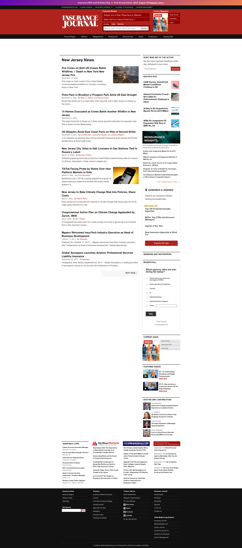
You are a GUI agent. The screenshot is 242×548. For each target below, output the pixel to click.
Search (144, 28)
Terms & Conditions (135, 545)
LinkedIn (129, 515)
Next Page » (131, 273)
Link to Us (157, 508)
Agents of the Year (154, 225)
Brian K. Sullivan (87, 97)
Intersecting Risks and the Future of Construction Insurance (105, 457)
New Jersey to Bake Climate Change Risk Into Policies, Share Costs (98, 193)
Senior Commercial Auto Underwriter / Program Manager (73, 474)
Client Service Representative (73, 457)
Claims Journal (86, 7)
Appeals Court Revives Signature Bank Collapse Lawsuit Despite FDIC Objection (135, 464)
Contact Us (158, 511)
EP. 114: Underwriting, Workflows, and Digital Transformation (167, 375)
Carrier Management (144, 7)
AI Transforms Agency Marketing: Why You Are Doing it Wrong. (165, 456)
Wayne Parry (82, 198)
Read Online (174, 15)
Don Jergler (80, 218)
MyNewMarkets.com (69, 7)
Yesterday (65, 501)
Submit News (158, 494)
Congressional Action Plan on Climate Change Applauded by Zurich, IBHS (98, 213)
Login (172, 22)
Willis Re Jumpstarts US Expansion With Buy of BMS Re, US (154, 123)
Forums (95, 498)
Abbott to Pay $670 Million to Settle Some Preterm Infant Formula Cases (136, 456)
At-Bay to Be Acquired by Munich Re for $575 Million (156, 109)
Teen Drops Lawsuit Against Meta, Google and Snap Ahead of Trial (136, 449)
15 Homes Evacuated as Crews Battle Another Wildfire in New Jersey (99, 113)
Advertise (157, 498)
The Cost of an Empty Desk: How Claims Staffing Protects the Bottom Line (166, 470)
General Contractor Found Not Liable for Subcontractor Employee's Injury (134, 480)
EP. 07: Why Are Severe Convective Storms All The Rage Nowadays (168, 387)
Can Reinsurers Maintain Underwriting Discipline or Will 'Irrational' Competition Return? (160, 176)
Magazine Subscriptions (132, 498)
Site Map (146, 545)
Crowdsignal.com (161, 324)
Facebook (129, 512)
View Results (161, 321)
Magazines (98, 36)
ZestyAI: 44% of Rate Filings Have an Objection (123, 15)
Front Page (69, 36)
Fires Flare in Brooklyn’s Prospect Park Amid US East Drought (99, 94)
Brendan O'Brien (85, 155)
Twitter (128, 508)
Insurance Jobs (98, 514)
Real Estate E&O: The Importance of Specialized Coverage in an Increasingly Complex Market (105, 450)
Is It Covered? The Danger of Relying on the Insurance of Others (105, 477)
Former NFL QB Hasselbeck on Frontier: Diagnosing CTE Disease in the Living (136, 472)
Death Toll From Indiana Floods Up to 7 (119, 19)
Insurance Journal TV (104, 7)
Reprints (157, 504)
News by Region (68, 494)
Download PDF (166, 345)
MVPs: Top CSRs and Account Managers (159, 218)
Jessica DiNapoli (117, 134)
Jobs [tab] (113, 24)
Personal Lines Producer (71, 463)
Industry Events (98, 504)
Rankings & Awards (100, 518)
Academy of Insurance (124, 7)
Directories (128, 36)
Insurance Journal (160, 520)
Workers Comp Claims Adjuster (73, 480)
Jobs (140, 36)
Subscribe (173, 18)
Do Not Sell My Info (130, 519)
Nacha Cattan (103, 97)
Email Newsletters (130, 494)
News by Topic (67, 498)
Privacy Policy (122, 545)
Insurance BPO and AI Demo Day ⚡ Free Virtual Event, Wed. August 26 (121, 2)
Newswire (83, 239)
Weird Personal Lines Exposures (165, 449)
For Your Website (129, 501)
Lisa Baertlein (86, 134)
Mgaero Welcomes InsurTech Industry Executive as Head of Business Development (97, 234)
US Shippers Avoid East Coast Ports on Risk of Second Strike (99, 131)
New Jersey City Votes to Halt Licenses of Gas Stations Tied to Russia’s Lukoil (99, 150)
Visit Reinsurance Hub (167, 182)
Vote (151, 314)
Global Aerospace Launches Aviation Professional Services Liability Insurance (97, 254)
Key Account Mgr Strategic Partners (75, 452)
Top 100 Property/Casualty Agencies (157, 209)
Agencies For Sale (99, 508)
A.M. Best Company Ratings (102, 501)
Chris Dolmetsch (83, 175)
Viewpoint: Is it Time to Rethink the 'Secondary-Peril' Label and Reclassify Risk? (160, 170)
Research (113, 36)
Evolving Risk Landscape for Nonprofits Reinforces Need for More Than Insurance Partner (104, 464)
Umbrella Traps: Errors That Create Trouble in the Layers (105, 471)
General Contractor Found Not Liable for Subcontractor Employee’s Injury (156, 98)
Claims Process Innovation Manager (75, 447)
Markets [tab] (121, 24)
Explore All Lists (161, 243)
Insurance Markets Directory (102, 494)
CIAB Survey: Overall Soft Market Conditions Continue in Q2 (155, 84)
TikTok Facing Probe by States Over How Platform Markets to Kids (86, 170)
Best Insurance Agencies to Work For (161, 233)
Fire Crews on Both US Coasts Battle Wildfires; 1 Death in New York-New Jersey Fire (84, 71)
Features (152, 36)
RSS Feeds (130, 504)
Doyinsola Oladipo (100, 134)
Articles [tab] (106, 24)
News (84, 36)
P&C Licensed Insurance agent (73, 468)
